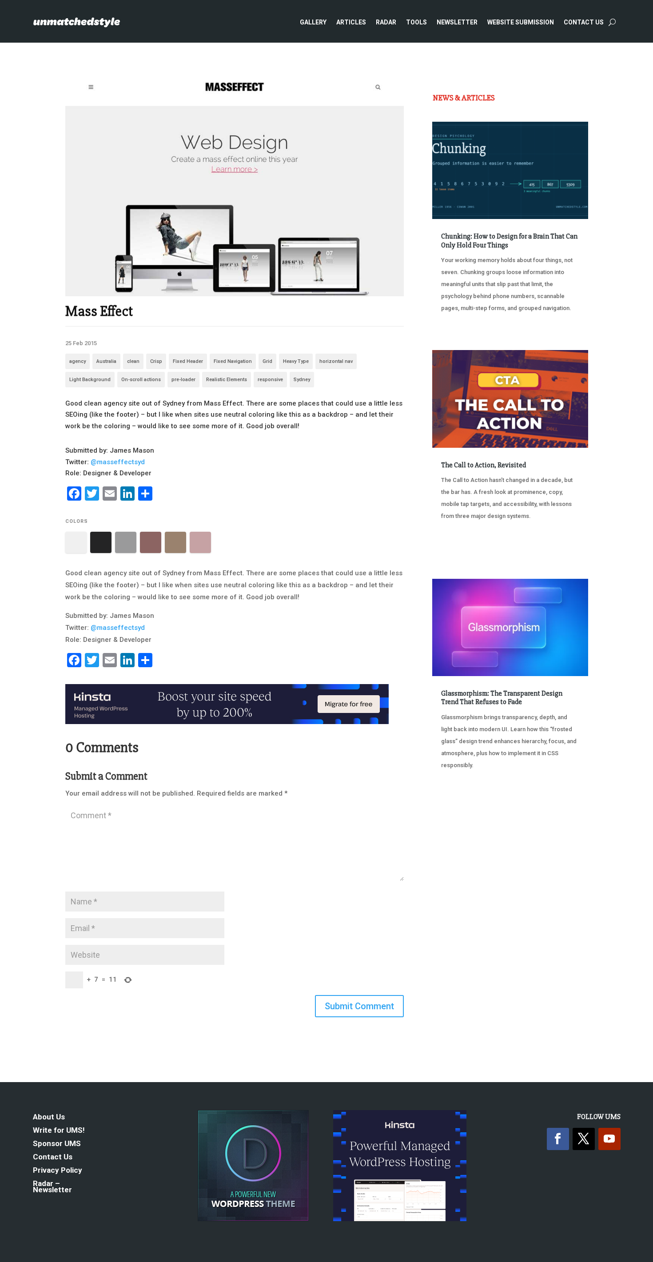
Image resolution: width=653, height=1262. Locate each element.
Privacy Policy (57, 1170)
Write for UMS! (59, 1131)
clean (133, 361)
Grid (267, 361)
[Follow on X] (584, 1139)
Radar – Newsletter (52, 1187)
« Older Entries (462, 798)
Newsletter (457, 22)
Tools (416, 22)
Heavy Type (296, 361)
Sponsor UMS (57, 1144)
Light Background (90, 379)
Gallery (313, 22)
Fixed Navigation (233, 361)
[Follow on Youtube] (609, 1139)
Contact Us (584, 22)
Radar (386, 22)
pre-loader (183, 379)
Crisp (156, 361)
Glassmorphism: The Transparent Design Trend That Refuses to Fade (501, 697)
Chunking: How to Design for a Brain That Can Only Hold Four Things (509, 240)
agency (77, 361)
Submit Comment (359, 1006)
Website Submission (520, 22)
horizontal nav (336, 361)
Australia (106, 361)
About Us (49, 1117)
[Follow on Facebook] (558, 1139)
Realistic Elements (226, 379)
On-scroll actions (141, 379)
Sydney (302, 379)
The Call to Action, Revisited (483, 465)
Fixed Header (188, 361)
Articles (351, 22)
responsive (270, 379)
